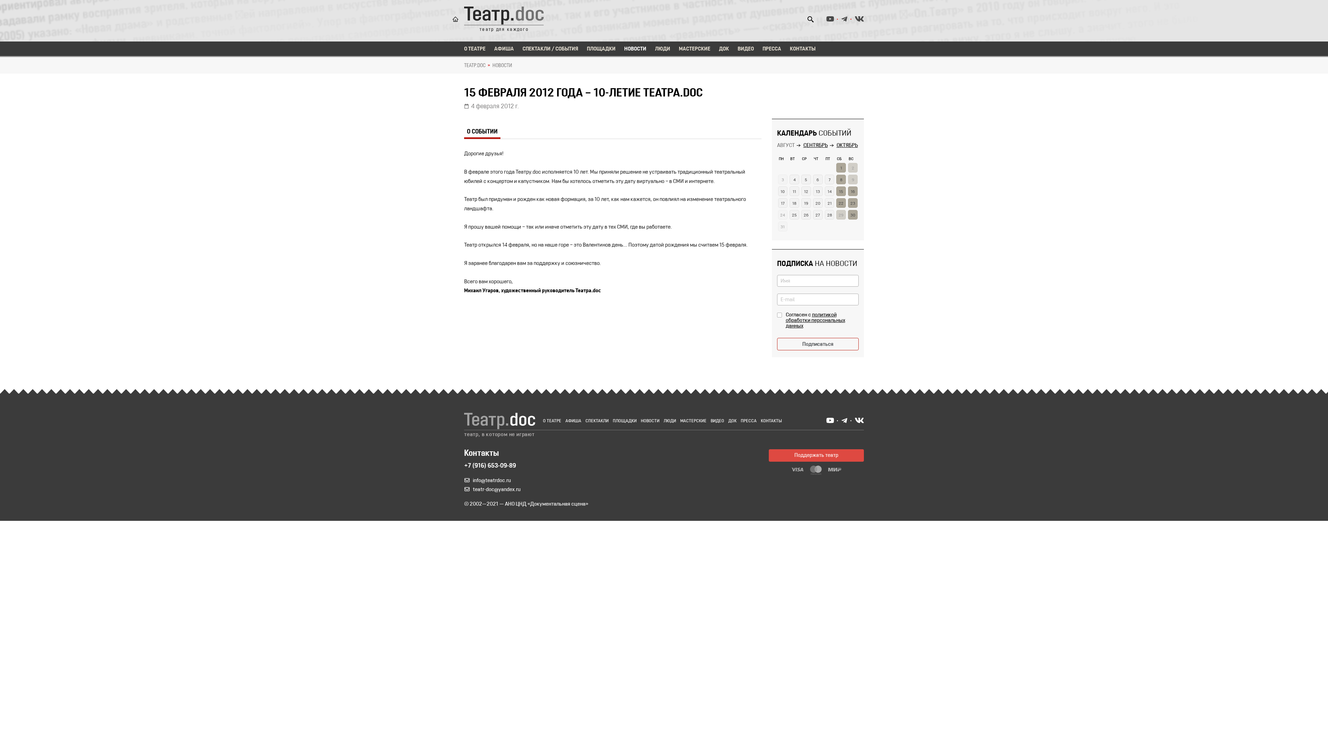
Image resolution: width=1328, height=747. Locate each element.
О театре (475, 49)
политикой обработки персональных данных (815, 320)
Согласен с (815, 320)
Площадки (601, 49)
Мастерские (694, 49)
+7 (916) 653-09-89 (490, 466)
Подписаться (817, 344)
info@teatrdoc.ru (492, 480)
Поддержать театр (816, 455)
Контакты (802, 49)
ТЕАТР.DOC (475, 65)
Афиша (504, 49)
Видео (746, 49)
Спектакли (597, 421)
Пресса (772, 49)
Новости (635, 49)
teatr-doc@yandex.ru (496, 489)
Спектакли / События (550, 49)
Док (724, 49)
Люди (662, 49)
